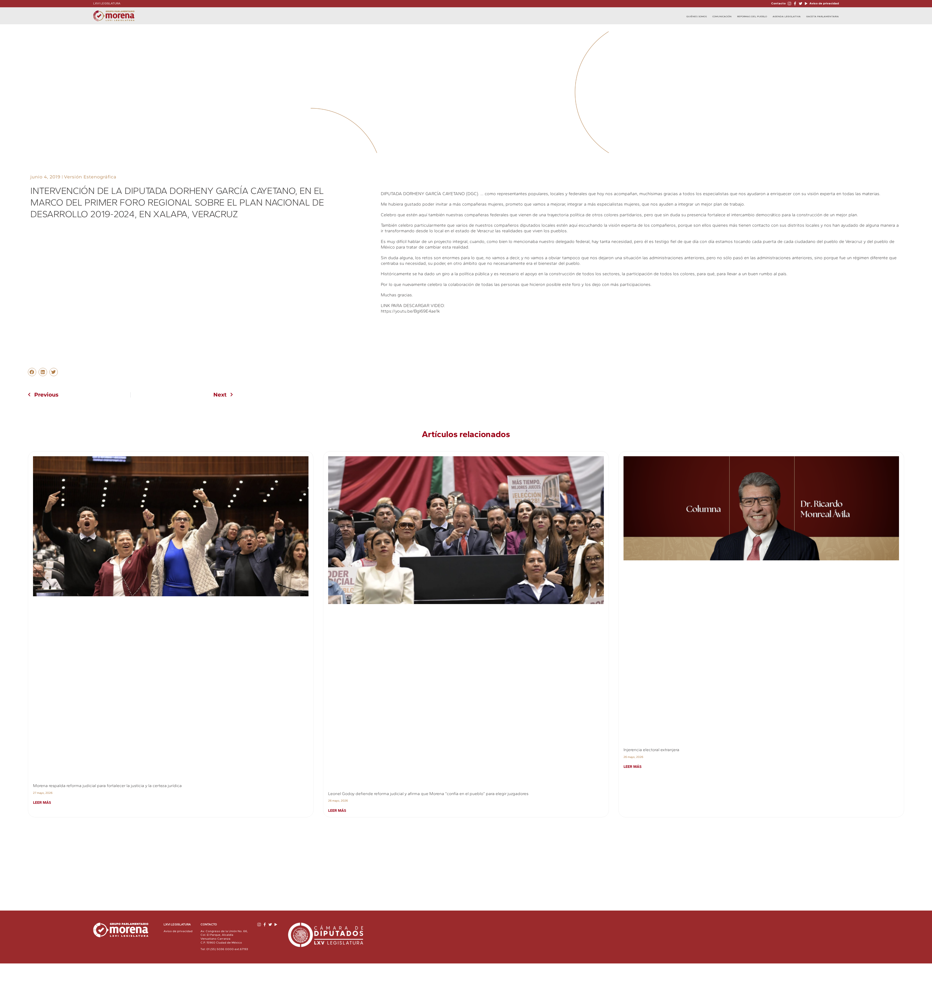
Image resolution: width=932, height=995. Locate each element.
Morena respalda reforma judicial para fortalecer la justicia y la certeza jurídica (107, 785)
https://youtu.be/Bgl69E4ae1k (410, 311)
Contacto (778, 3)
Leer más (42, 802)
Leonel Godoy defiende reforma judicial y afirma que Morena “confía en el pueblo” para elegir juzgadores (428, 793)
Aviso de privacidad (824, 3)
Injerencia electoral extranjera (651, 749)
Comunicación (722, 16)
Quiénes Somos (696, 16)
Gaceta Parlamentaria (822, 16)
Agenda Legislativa (787, 16)
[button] (32, 372)
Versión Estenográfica (90, 177)
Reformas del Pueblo (752, 16)
